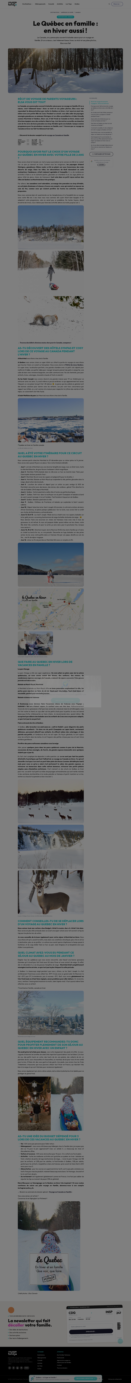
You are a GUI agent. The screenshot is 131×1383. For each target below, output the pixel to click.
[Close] (98, 679)
